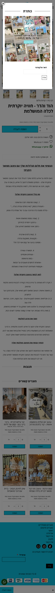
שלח (44, 77)
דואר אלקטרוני (41, 67)
